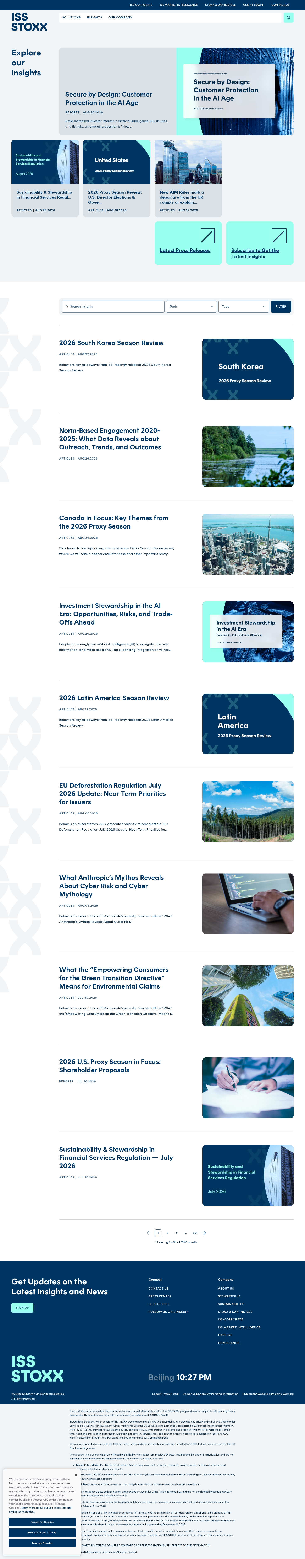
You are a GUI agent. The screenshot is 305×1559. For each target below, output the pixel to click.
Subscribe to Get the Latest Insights (255, 253)
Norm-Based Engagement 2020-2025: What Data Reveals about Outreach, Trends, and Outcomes (110, 439)
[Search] (289, 18)
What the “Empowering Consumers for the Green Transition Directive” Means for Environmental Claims (114, 978)
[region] (42, 1512)
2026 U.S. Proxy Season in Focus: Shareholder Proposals (110, 1066)
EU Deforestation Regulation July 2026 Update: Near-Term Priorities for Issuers (112, 793)
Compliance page (158, 1437)
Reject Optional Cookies (42, 1532)
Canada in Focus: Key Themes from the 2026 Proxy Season (113, 522)
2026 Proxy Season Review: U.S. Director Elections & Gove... (115, 197)
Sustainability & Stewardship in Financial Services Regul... (44, 195)
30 (195, 1233)
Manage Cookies (42, 1543)
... (186, 1233)
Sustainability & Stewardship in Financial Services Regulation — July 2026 (116, 1157)
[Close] (76, 1475)
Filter (281, 307)
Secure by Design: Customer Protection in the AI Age (108, 98)
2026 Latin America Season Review (114, 698)
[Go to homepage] (37, 1368)
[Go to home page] (29, 22)
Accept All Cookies (42, 1521)
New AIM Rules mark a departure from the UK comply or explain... (182, 197)
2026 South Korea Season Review (111, 343)
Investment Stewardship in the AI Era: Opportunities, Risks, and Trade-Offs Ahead (116, 614)
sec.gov (128, 1437)
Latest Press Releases (185, 250)
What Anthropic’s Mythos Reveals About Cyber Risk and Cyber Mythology (111, 886)
